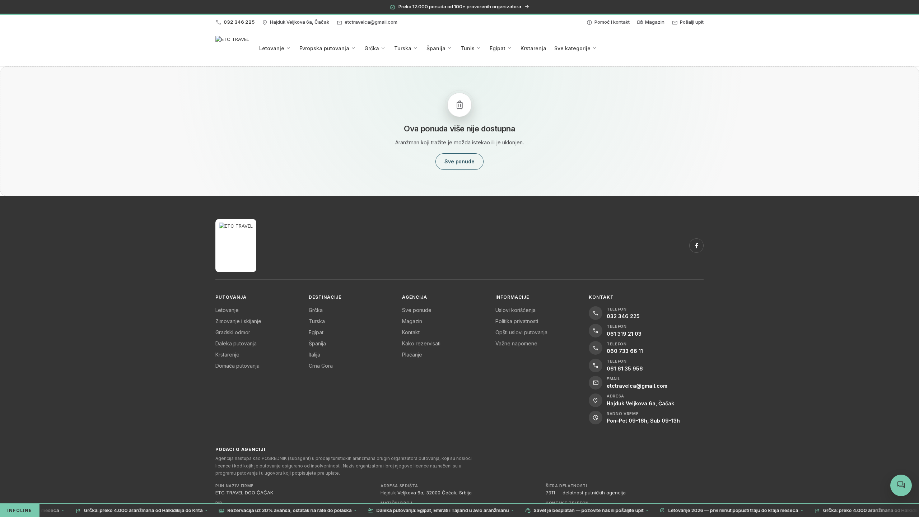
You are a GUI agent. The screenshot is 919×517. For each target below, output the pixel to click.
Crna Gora (321, 366)
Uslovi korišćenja (515, 310)
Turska (317, 321)
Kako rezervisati (421, 343)
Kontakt (411, 332)
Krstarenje (227, 354)
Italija (314, 354)
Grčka (316, 310)
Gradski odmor (232, 332)
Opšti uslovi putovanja (521, 332)
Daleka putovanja (236, 343)
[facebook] (696, 245)
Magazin (412, 321)
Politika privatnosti (516, 321)
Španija (317, 343)
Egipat (316, 332)
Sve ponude (416, 310)
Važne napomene (516, 343)
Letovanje (227, 310)
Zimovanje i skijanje (238, 321)
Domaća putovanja (237, 366)
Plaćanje (412, 354)
